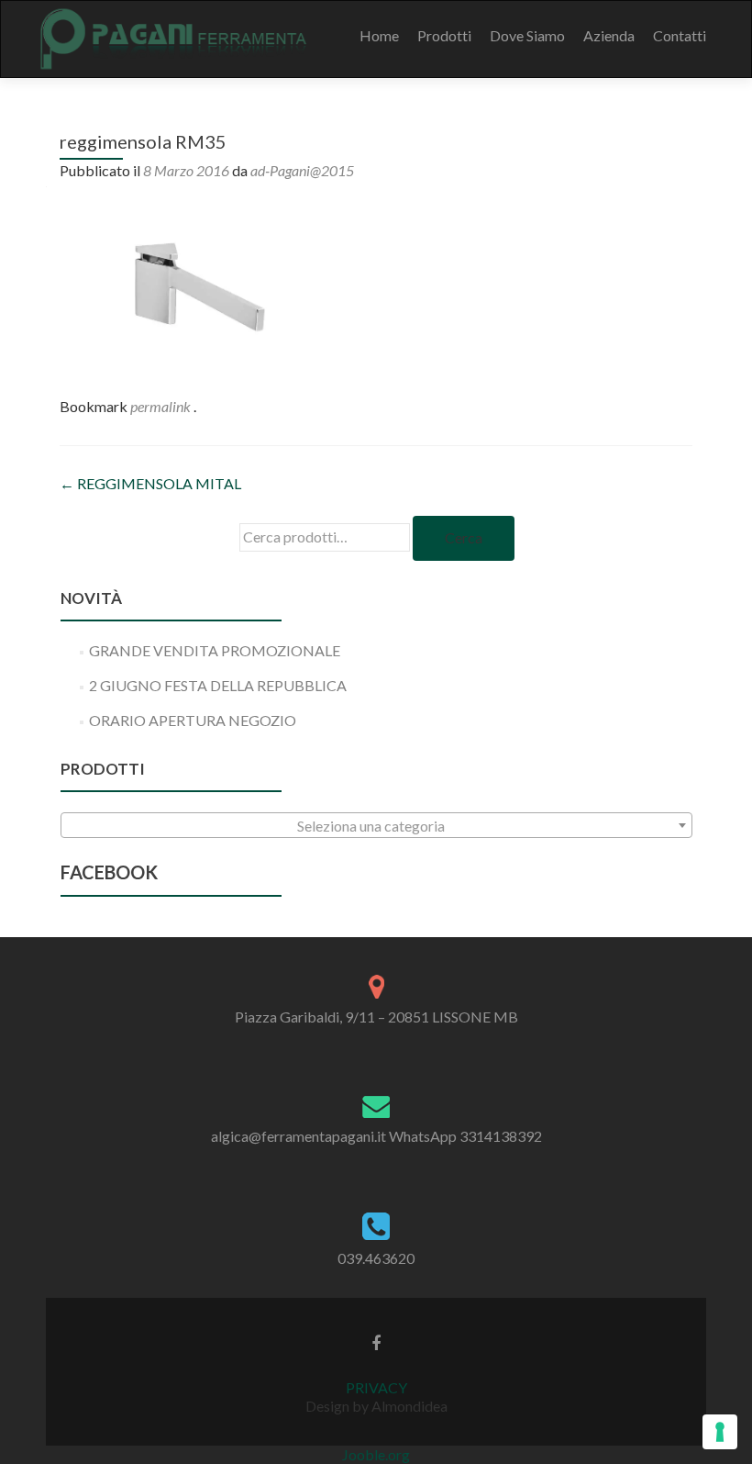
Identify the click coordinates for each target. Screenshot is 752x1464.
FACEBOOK (109, 872)
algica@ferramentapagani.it (298, 1136)
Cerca (463, 537)
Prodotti (444, 35)
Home (379, 35)
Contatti (679, 35)
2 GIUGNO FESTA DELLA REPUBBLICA (218, 685)
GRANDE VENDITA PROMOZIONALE (214, 650)
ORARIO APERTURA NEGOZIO (192, 720)
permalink (162, 406)
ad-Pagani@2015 (302, 170)
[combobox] (376, 825)
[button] (197, 285)
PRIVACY (376, 1387)
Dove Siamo (527, 35)
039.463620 (376, 1258)
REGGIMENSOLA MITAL (150, 483)
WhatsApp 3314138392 (465, 1136)
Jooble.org (376, 1454)
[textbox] (376, 826)
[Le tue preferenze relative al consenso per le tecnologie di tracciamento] (719, 1431)
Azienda (609, 35)
